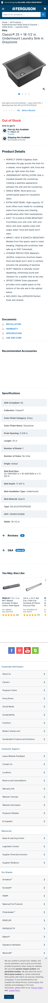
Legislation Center (10, 846)
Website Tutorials (10, 797)
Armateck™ (7, 879)
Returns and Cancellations (14, 780)
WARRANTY (12, 328)
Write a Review (28, 110)
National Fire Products (12, 904)
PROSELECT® (8, 928)
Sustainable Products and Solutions (18, 739)
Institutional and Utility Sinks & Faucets (20, 24)
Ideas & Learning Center (13, 838)
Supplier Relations (10, 862)
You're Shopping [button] (23, 2)
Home (4, 22)
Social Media (8, 706)
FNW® (5, 896)
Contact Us (7, 764)
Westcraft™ (7, 953)
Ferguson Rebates (10, 813)
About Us (6, 674)
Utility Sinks (7, 27)
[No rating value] (9, 110)
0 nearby (11, 134)
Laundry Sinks (21, 27)
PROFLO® (6, 920)
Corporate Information (12, 666)
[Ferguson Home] (24, 8)
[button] (45, 958)
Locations (6, 772)
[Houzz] (35, 650)
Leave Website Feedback (13, 756)
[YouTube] (27, 650)
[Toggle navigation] (3, 9)
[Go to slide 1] (19, 94)
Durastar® (7, 888)
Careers (6, 682)
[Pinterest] (19, 650)
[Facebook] (11, 650)
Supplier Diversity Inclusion (14, 854)
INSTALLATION (13, 324)
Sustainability (8, 715)
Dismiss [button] (9, 997)
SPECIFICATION (14, 333)
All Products (16, 22)
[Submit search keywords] (43, 14)
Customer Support (11, 749)
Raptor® (6, 936)
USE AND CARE (14, 337)
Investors (6, 723)
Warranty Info (8, 789)
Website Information (11, 805)
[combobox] (23, 14)
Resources (7, 831)
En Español (7, 821)
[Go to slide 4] (29, 94)
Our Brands (7, 872)
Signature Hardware (11, 945)
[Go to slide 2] (22, 94)
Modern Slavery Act (11, 731)
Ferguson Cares (9, 690)
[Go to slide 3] (25, 94)
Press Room (7, 698)
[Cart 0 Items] (44, 8)
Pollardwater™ (8, 912)
